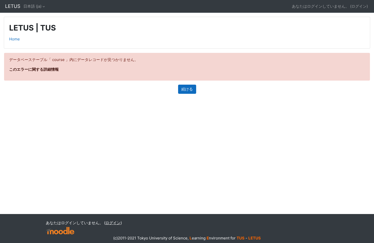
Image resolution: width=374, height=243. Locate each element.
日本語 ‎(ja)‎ (32, 6)
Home (14, 39)
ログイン (359, 6)
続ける (187, 89)
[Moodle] (60, 230)
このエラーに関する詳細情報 (34, 69)
